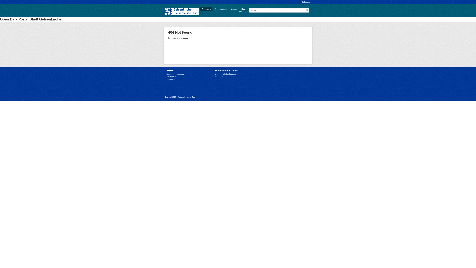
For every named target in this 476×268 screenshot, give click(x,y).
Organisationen (221, 9)
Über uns (242, 10)
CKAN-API (219, 76)
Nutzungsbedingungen (175, 74)
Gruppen (233, 9)
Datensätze (206, 9)
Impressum (171, 79)
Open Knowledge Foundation (226, 74)
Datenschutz (171, 76)
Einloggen (306, 2)
